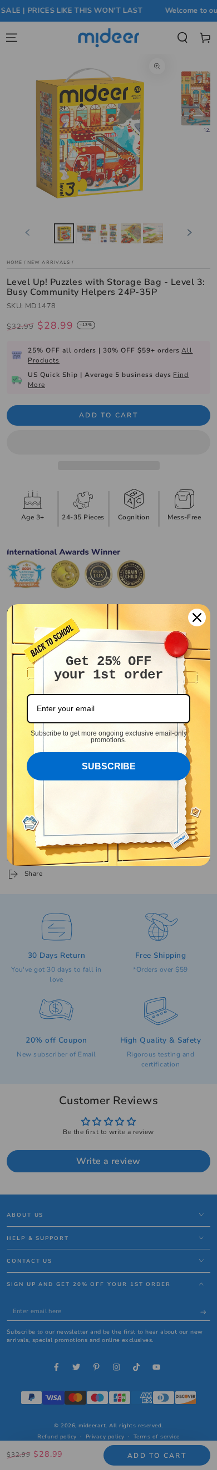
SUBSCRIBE (109, 766)
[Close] (197, 617)
